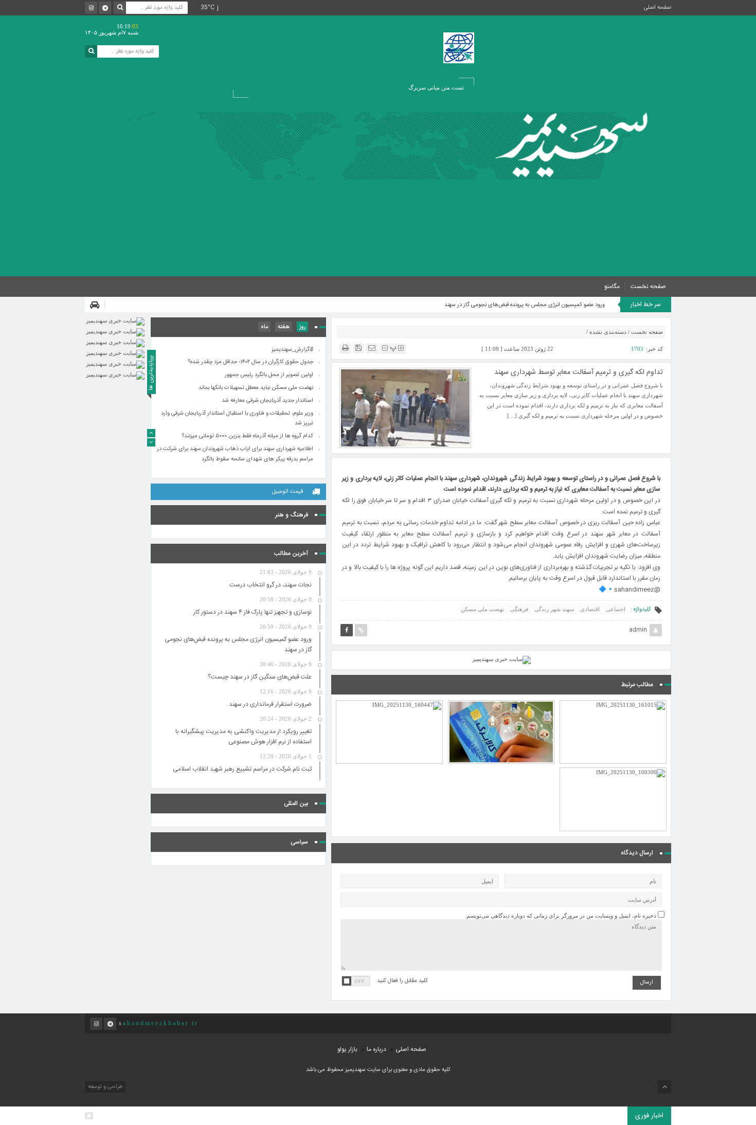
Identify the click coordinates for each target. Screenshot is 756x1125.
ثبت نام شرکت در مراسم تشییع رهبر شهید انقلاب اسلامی (242, 769)
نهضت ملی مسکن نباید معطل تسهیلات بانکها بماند (256, 387)
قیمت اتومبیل (287, 491)
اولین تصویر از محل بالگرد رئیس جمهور (269, 375)
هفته (284, 327)
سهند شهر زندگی (554, 609)
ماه (264, 327)
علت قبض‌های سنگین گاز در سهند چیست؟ (260, 677)
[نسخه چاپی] (345, 348)
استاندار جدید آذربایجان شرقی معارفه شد (267, 400)
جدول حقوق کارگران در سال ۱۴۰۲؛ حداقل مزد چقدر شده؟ (250, 362)
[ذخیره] (358, 348)
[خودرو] (97, 304)
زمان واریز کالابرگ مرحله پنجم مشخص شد (501, 709)
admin (638, 630)
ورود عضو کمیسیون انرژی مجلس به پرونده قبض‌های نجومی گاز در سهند (524, 305)
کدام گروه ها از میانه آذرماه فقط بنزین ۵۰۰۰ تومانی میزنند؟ (613, 776)
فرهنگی (519, 609)
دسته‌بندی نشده (607, 332)
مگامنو (612, 286)
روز (302, 327)
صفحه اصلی (657, 7)
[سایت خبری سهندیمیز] (575, 145)
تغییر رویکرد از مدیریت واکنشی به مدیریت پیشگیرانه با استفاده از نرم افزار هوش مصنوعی (243, 736)
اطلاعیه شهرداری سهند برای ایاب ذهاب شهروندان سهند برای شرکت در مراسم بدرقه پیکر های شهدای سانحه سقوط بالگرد (235, 454)
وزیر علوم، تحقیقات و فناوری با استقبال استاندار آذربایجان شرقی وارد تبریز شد (237, 418)
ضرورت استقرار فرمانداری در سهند (270, 704)
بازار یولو (347, 1049)
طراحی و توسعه (104, 1087)
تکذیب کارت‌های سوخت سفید (613, 713)
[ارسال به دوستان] (371, 348)
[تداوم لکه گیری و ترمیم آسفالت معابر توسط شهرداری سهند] (405, 407)
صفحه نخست (648, 286)
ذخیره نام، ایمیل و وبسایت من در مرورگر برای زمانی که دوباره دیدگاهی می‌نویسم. (560, 916)
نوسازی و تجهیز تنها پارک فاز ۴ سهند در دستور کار (252, 612)
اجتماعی (615, 609)
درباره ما (376, 1049)
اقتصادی (590, 609)
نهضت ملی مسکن (482, 609)
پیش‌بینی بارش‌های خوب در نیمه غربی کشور (389, 709)
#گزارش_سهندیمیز (292, 349)
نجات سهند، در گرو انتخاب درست (270, 585)
